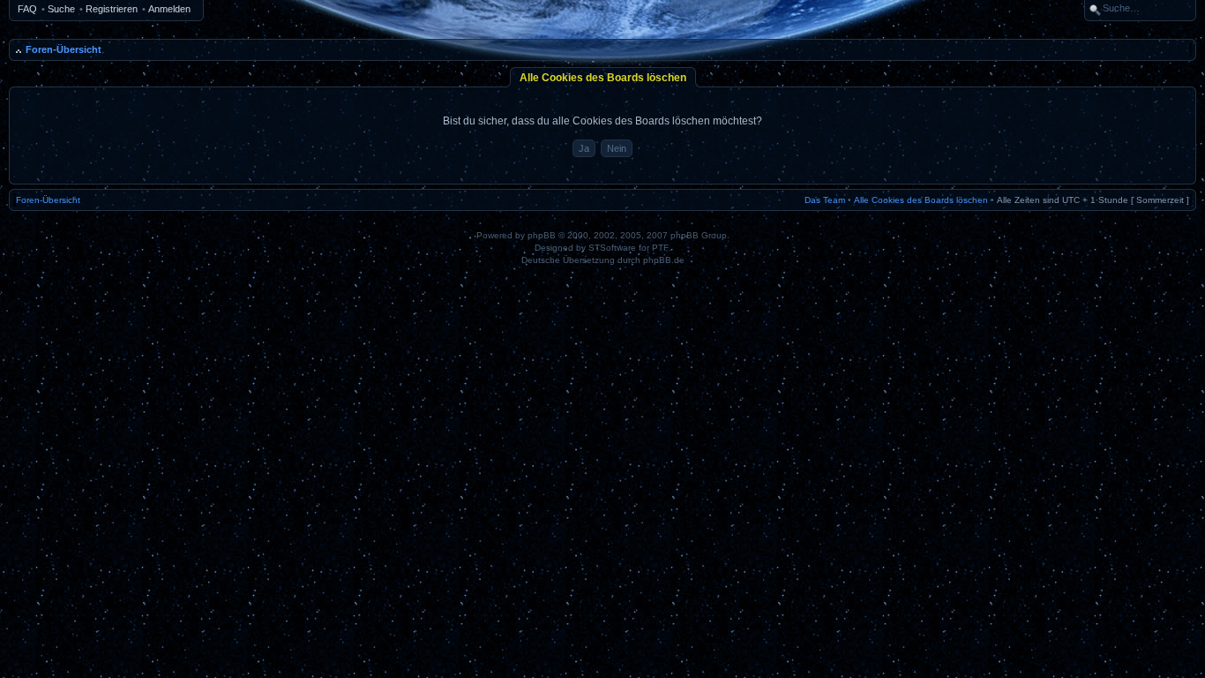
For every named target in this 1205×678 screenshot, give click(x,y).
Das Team (825, 200)
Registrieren (112, 9)
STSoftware (612, 247)
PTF (660, 247)
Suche (61, 9)
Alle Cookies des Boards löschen (921, 200)
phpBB (542, 235)
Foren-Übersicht (63, 49)
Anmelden (169, 9)
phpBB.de (664, 260)
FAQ (27, 9)
